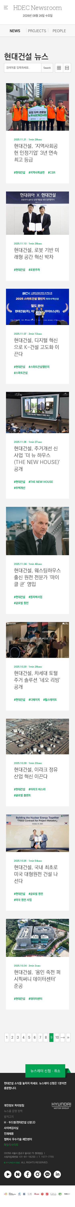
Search (47, 68)
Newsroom (37, 7)
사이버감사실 (11, 1128)
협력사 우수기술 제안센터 (18, 1139)
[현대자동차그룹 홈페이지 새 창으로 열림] (61, 1125)
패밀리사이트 (11, 1145)
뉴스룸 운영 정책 (13, 1111)
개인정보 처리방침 (14, 1105)
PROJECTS (37, 31)
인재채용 (9, 1133)
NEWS (15, 31)
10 (57, 1037)
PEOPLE (59, 31)
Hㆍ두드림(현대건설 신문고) (19, 1122)
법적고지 (9, 1117)
